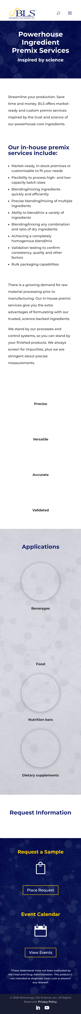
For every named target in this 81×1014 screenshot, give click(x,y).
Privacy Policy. (47, 1001)
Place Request (40, 890)
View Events (40, 952)
